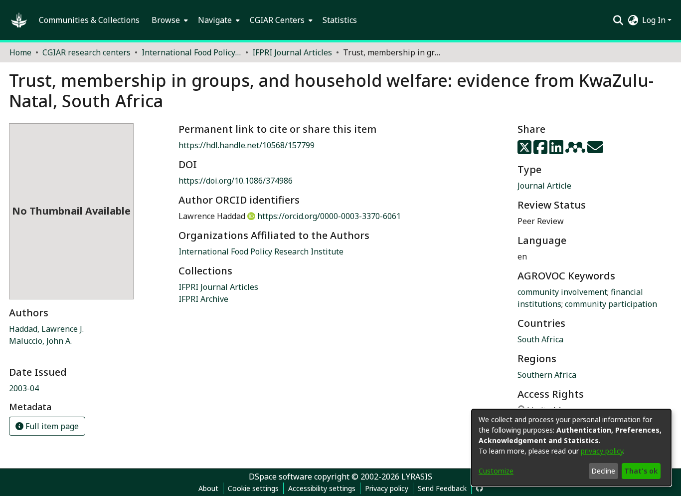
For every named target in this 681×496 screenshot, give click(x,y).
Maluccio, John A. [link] (40, 340)
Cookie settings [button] (253, 488)
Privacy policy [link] (386, 488)
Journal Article (544, 185)
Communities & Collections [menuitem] (89, 19)
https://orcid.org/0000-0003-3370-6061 (329, 216)
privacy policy (602, 451)
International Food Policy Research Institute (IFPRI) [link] (191, 52)
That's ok (641, 471)
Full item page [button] (51, 426)
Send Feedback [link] (442, 488)
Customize (496, 471)
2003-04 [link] (24, 388)
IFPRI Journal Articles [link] (292, 52)
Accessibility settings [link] (321, 488)
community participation (611, 303)
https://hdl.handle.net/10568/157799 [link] (246, 145)
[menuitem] (169, 20)
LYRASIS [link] (416, 476)
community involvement (562, 291)
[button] (19, 20)
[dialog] (571, 447)
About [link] (208, 488)
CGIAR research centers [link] (86, 52)
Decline (603, 471)
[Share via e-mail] (595, 150)
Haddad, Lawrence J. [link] (46, 328)
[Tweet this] (525, 150)
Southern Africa (546, 374)
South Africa (540, 339)
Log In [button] (655, 19)
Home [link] (20, 52)
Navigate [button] (215, 19)
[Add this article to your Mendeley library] (576, 150)
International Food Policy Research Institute (260, 251)
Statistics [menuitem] (340, 19)
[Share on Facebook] (541, 150)
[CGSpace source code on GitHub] (480, 488)
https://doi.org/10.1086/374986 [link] (235, 180)
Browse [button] (166, 19)
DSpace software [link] (280, 476)
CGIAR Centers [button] (277, 19)
